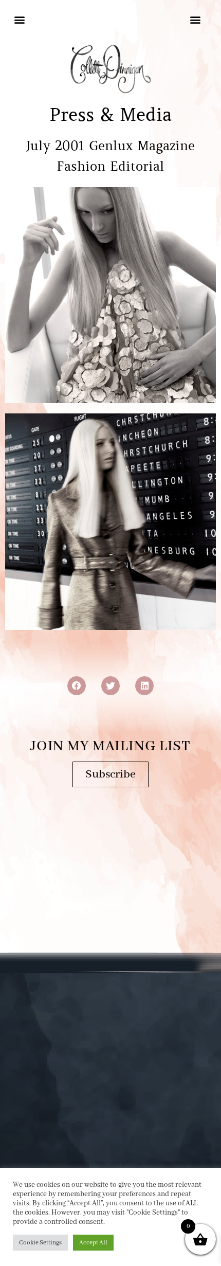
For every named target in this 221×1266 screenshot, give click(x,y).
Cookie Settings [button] (40, 1242)
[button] (19, 19)
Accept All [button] (93, 1242)
